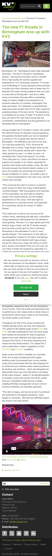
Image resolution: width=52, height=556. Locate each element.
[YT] (19, 533)
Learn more (26, 281)
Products (6, 544)
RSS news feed (12, 489)
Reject (26, 294)
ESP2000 (6, 349)
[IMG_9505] (26, 54)
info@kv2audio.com (18, 521)
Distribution (10, 527)
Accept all (26, 287)
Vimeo (23, 460)
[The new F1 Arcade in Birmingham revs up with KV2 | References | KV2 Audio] (8, 6)
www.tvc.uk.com (12, 470)
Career (43, 544)
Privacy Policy (30, 544)
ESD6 (40, 329)
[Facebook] (4, 533)
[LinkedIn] (33, 533)
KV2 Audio (6, 18)
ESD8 (4, 332)
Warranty (17, 544)
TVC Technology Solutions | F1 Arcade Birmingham (25, 457)
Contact (7, 494)
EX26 (4, 177)
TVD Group (12, 460)
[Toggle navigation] (46, 6)
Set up (26, 300)
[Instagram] (26, 533)
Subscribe (44, 483)
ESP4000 (19, 349)
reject (27, 278)
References (19, 18)
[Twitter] (11, 533)
